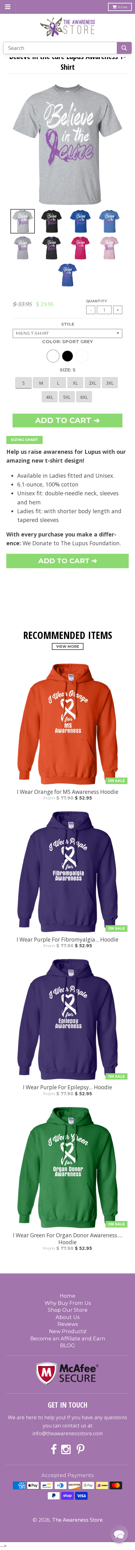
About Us (67, 1317)
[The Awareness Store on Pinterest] (80, 1450)
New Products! (67, 1331)
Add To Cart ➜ (67, 561)
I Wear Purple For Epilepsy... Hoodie (67, 1087)
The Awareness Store (77, 1519)
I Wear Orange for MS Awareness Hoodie (67, 792)
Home (67, 1296)
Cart (122, 7)
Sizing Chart (24, 439)
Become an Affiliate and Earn (67, 1338)
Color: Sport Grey (67, 341)
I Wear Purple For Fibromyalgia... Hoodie (67, 939)
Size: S (68, 370)
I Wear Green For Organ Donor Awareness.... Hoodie (67, 1239)
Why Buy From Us (68, 1303)
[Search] (124, 48)
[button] (119, 1534)
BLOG (67, 1345)
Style (67, 324)
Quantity (96, 301)
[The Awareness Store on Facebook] (54, 1450)
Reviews (67, 1324)
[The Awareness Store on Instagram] (66, 1450)
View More (67, 646)
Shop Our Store (68, 1310)
